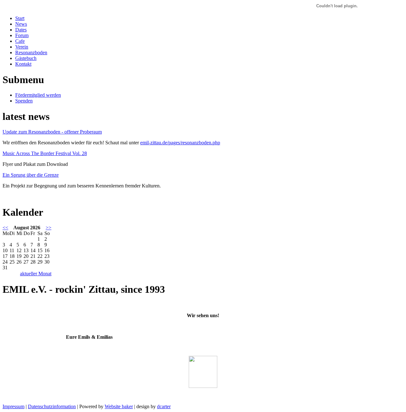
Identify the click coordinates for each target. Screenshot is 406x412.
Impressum (13, 406)
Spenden (24, 100)
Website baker (119, 406)
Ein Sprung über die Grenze (31, 175)
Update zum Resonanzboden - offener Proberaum (52, 131)
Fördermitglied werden (38, 95)
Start (19, 18)
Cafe (20, 41)
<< (5, 227)
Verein (21, 46)
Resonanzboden (31, 52)
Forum (22, 35)
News (21, 24)
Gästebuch (25, 58)
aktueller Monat (35, 273)
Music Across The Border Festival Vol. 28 (45, 153)
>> (48, 227)
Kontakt (23, 64)
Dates (21, 29)
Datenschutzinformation (52, 406)
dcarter (164, 406)
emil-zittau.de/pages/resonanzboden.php (180, 142)
